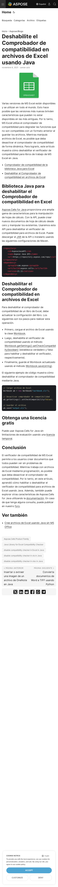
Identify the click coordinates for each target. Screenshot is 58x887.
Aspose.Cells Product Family (16, 539)
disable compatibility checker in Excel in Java (24, 550)
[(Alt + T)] (14, 12)
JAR (19, 236)
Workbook (19, 333)
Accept (29, 870)
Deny (40, 878)
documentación (35, 498)
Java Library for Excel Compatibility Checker (23, 544)
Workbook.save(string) (39, 366)
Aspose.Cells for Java (14, 209)
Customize (17, 878)
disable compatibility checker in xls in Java (23, 555)
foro (17, 506)
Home (6, 12)
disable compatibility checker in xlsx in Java (23, 561)
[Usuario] (49, 4)
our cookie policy (19, 864)
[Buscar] (54, 4)
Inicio (4, 31)
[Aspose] (18, 4)
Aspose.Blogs (16, 31)
